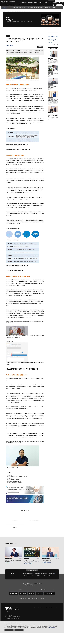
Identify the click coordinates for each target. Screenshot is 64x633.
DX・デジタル (37, 573)
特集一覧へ (15, 527)
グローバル (37, 4)
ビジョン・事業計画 (9, 4)
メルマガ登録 (45, 1)
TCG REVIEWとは (23, 2)
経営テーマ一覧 (43, 589)
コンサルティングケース (49, 2)
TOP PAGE (20, 589)
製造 (14, 7)
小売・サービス (32, 7)
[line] (28, 510)
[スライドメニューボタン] (53, 5)
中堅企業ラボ (55, 2)
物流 (20, 7)
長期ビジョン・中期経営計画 (27, 573)
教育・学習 (47, 7)
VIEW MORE (53, 44)
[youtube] (9, 611)
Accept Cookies (9, 629)
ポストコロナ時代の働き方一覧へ (35, 520)
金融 (50, 7)
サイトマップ (42, 598)
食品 (25, 7)
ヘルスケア (42, 7)
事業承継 (11, 45)
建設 (17, 7)
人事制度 (7, 45)
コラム (21, 598)
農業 (28, 7)
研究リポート (41, 2)
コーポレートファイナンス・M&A (27, 575)
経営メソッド (36, 2)
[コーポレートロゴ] (32, 570)
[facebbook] (26, 510)
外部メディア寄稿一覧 (31, 598)
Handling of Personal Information (13, 623)
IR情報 (46, 607)
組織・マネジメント (42, 4)
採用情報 (50, 607)
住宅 (23, 7)
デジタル (23, 4)
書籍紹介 (24, 598)
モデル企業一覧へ (15, 520)
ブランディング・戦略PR (48, 575)
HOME (4, 11)
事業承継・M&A (38, 575)
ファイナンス (16, 4)
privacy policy (52, 627)
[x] (24, 510)
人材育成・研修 (51, 573)
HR (13, 4)
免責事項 (37, 598)
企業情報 (40, 607)
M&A (20, 4)
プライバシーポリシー (33, 607)
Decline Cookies (19, 629)
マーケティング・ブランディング (30, 4)
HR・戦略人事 (43, 573)
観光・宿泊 (54, 7)
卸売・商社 (37, 7)
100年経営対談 (30, 2)
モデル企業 (7, 11)
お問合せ (41, 1)
